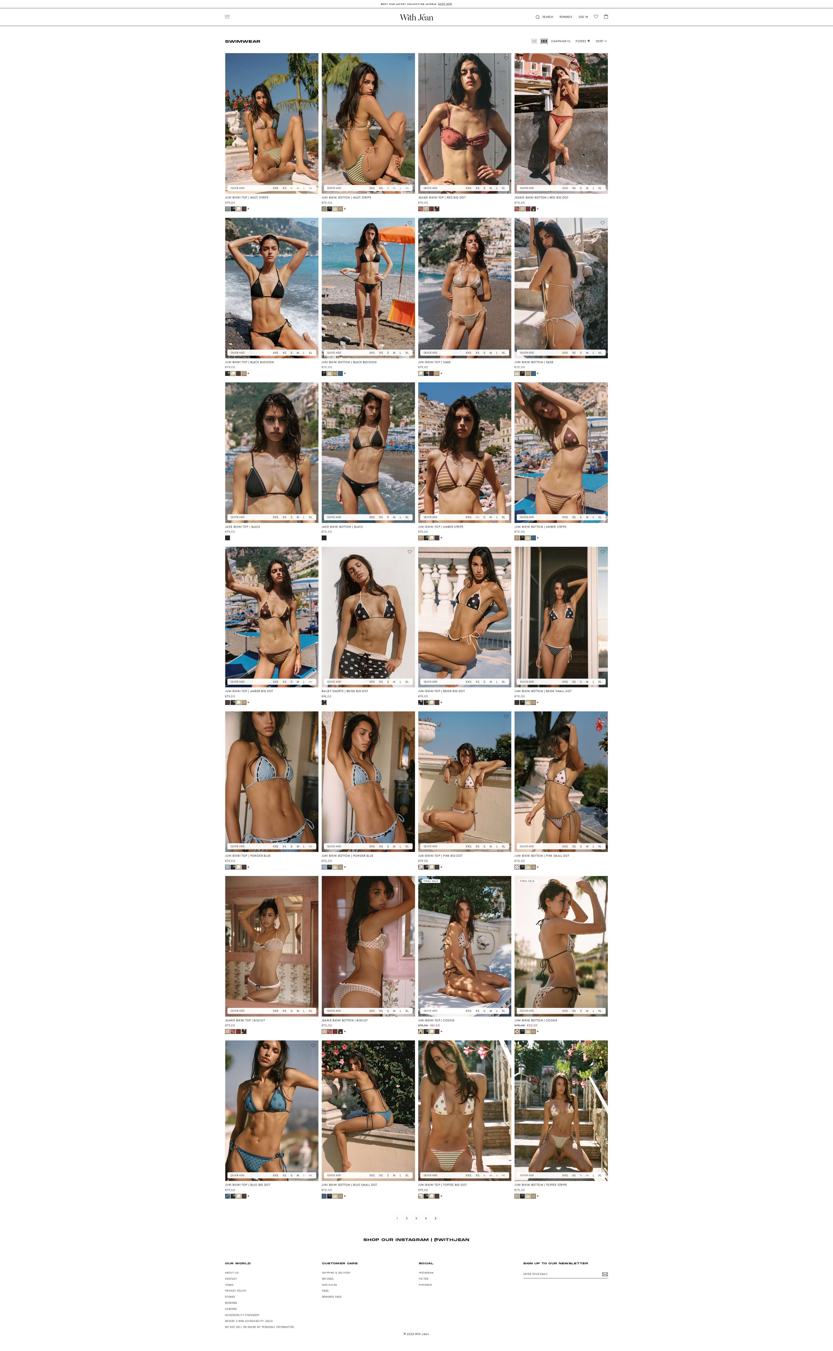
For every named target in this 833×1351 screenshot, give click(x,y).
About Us (232, 1272)
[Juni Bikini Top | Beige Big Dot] (465, 617)
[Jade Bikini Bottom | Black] (368, 452)
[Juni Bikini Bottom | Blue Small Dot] (368, 1110)
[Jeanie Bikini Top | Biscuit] (271, 946)
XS (284, 188)
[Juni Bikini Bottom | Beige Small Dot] (561, 617)
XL (310, 188)
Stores (230, 1296)
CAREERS (231, 1309)
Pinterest (425, 1285)
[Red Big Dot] (420, 208)
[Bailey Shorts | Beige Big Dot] (368, 617)
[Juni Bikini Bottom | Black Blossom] (368, 288)
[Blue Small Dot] (340, 373)
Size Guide (329, 1285)
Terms (229, 1285)
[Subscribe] (605, 1274)
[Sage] (238, 208)
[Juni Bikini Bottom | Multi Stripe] (368, 123)
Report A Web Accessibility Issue (249, 1321)
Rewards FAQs (332, 1296)
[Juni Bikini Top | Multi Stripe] (271, 123)
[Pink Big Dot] (420, 867)
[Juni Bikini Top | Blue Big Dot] (271, 1110)
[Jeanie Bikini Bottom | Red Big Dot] (561, 123)
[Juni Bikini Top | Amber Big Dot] (271, 617)
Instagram (426, 1272)
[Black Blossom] (233, 208)
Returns (328, 1278)
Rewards (231, 1303)
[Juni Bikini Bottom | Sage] (561, 288)
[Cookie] (420, 1031)
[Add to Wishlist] (313, 58)
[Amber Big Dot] (244, 208)
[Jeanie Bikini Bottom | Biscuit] (368, 946)
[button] (544, 17)
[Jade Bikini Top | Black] (271, 452)
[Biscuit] (426, 208)
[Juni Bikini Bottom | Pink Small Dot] (561, 781)
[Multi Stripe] (227, 208)
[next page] (435, 1218)
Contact (231, 1278)
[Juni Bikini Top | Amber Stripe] (465, 452)
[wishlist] (596, 17)
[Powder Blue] (227, 867)
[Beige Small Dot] (517, 702)
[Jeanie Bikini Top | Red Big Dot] (465, 123)
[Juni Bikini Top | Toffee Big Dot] (465, 1110)
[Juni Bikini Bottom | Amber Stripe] (561, 452)
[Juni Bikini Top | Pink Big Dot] (465, 781)
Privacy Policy (235, 1290)
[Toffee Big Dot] (420, 1196)
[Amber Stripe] (340, 208)
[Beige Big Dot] (324, 702)
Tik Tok (423, 1278)
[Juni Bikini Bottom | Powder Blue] (368, 781)
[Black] (227, 537)
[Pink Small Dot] (517, 867)
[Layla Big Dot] (437, 208)
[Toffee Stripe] (517, 1196)
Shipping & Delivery (336, 1272)
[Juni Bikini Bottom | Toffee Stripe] (561, 1110)
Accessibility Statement (242, 1315)
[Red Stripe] (431, 208)
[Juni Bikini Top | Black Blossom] (271, 288)
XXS (275, 188)
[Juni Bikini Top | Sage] (465, 288)
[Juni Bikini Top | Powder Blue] (271, 781)
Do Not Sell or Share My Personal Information (259, 1327)
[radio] (534, 41)
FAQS (325, 1290)
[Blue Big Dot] (227, 1196)
